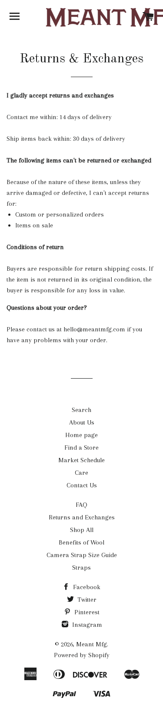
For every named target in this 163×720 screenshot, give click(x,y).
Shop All (81, 530)
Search (81, 410)
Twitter (86, 599)
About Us (81, 422)
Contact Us (82, 485)
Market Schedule (81, 460)
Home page (81, 435)
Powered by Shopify (82, 655)
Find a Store (81, 447)
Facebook (85, 587)
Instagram (86, 625)
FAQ (81, 505)
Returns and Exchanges (82, 517)
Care (81, 473)
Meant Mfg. (92, 644)
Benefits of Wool (81, 542)
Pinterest (86, 612)
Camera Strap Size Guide (82, 555)
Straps (81, 567)
